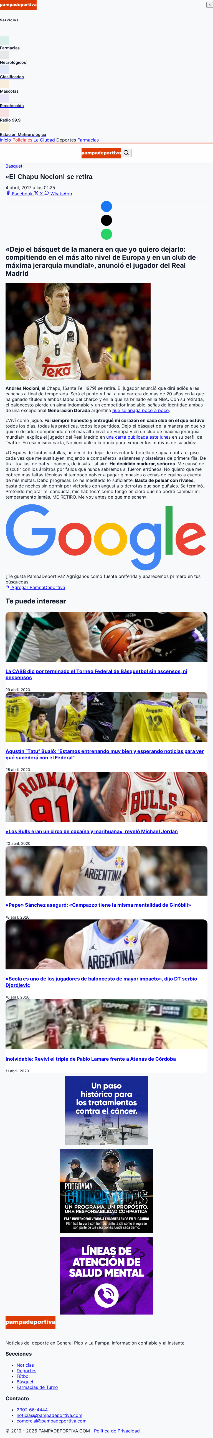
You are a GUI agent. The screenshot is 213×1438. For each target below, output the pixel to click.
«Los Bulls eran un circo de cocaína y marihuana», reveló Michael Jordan (92, 831)
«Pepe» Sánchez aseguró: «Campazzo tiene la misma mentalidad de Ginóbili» (98, 905)
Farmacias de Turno (37, 1387)
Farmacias (88, 140)
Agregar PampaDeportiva (37, 587)
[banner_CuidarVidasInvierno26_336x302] (106, 1231)
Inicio (5, 140)
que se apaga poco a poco (140, 410)
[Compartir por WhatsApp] (106, 234)
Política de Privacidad (117, 1431)
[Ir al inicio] (101, 153)
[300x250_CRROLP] (106, 1143)
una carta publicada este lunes (138, 437)
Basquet (14, 166)
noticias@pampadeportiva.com (49, 1415)
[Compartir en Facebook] (106, 206)
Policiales (22, 140)
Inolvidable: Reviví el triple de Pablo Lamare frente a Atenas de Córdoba (91, 1059)
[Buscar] (126, 153)
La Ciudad (44, 140)
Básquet (25, 1381)
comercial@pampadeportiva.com (52, 1421)
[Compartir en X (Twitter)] (106, 220)
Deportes (66, 140)
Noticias (25, 1365)
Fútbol (23, 1376)
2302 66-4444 (32, 1409)
